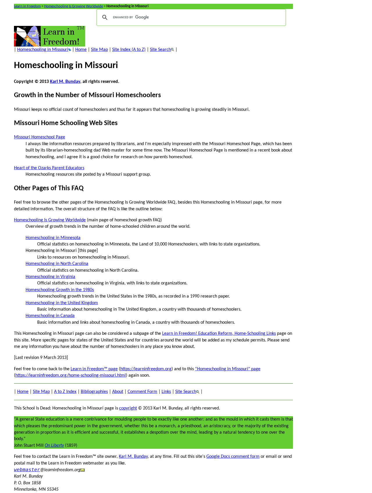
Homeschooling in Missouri (42, 49)
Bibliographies (94, 391)
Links (166, 391)
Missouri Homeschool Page (39, 137)
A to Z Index (65, 391)
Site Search (160, 49)
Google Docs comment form (233, 456)
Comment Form (142, 391)
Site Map (99, 49)
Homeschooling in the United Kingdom (62, 303)
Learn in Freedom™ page (94, 369)
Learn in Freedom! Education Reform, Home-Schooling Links (219, 333)
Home (81, 49)
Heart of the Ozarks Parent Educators (49, 168)
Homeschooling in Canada (50, 316)
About (117, 391)
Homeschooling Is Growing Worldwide (73, 6)
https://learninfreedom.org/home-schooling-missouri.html (70, 375)
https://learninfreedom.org (145, 369)
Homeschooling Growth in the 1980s (60, 290)
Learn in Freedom (27, 6)
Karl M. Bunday (65, 81)
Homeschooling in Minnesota (53, 238)
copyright (128, 408)
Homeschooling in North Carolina (57, 263)
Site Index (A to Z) (129, 49)
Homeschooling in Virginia (50, 277)
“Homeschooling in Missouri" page (227, 369)
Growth (25, 95)
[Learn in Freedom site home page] (49, 36)
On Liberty (54, 445)
